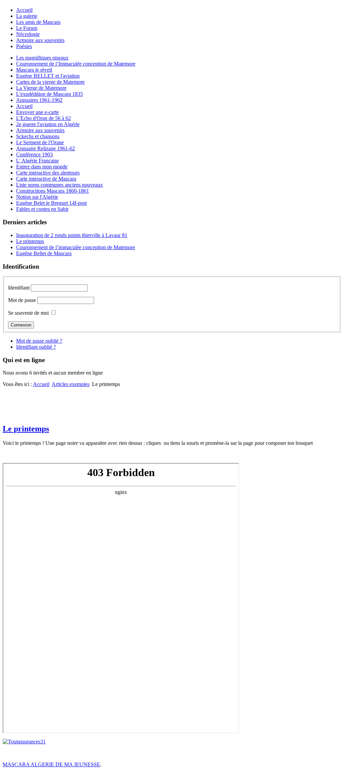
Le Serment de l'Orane (40, 142)
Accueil (24, 10)
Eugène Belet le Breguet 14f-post (51, 203)
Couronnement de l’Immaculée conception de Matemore (75, 64)
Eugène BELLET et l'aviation (48, 76)
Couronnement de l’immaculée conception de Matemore (75, 247)
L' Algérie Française (37, 160)
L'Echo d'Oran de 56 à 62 (43, 118)
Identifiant (19, 288)
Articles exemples (70, 384)
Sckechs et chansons (37, 136)
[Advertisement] (172, 402)
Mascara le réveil (34, 70)
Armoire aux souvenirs (40, 40)
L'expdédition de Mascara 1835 (49, 94)
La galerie (26, 16)
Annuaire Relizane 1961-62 (45, 148)
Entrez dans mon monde (42, 166)
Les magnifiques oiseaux (42, 58)
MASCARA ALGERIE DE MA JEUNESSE (51, 764)
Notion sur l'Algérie (37, 197)
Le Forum (26, 28)
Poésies (24, 46)
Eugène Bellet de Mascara (44, 253)
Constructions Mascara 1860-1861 (52, 191)
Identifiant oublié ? (36, 347)
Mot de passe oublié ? (39, 341)
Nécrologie (28, 34)
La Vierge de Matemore (41, 88)
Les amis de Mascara (38, 22)
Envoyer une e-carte (37, 112)
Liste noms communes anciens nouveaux (59, 185)
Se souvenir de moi (28, 313)
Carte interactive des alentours (48, 173)
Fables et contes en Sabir (42, 209)
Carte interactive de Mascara (46, 179)
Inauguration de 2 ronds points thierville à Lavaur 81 (71, 235)
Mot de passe (22, 300)
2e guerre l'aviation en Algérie (48, 124)
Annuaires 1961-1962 (39, 100)
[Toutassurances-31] (24, 741)
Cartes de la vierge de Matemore (50, 82)
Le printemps (30, 241)
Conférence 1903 (34, 154)
